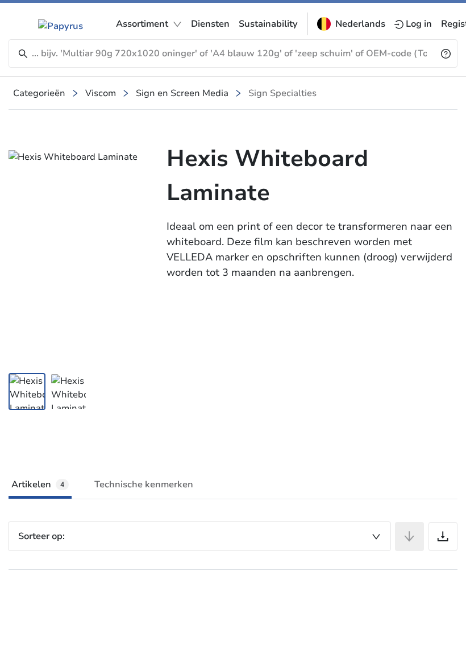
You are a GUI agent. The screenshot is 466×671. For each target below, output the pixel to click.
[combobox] (199, 536)
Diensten (210, 24)
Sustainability (268, 24)
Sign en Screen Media (182, 93)
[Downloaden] (442, 536)
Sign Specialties (282, 93)
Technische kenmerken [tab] (143, 484)
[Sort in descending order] (409, 536)
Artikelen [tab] (37, 484)
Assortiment (142, 24)
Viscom (100, 93)
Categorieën (39, 93)
